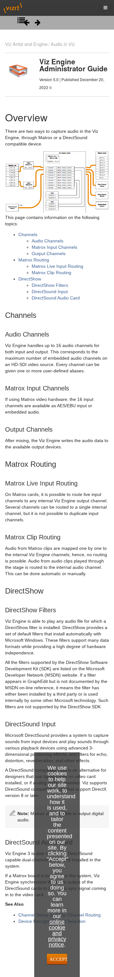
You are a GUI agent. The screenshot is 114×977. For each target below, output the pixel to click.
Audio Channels (47, 240)
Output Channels (49, 253)
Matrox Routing (33, 259)
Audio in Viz (63, 44)
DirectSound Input (50, 291)
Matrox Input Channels (54, 247)
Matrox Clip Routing (51, 272)
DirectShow (29, 278)
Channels (27, 234)
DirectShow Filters (50, 285)
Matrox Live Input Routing (57, 266)
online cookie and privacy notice (57, 933)
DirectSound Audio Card (56, 297)
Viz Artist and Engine (26, 44)
